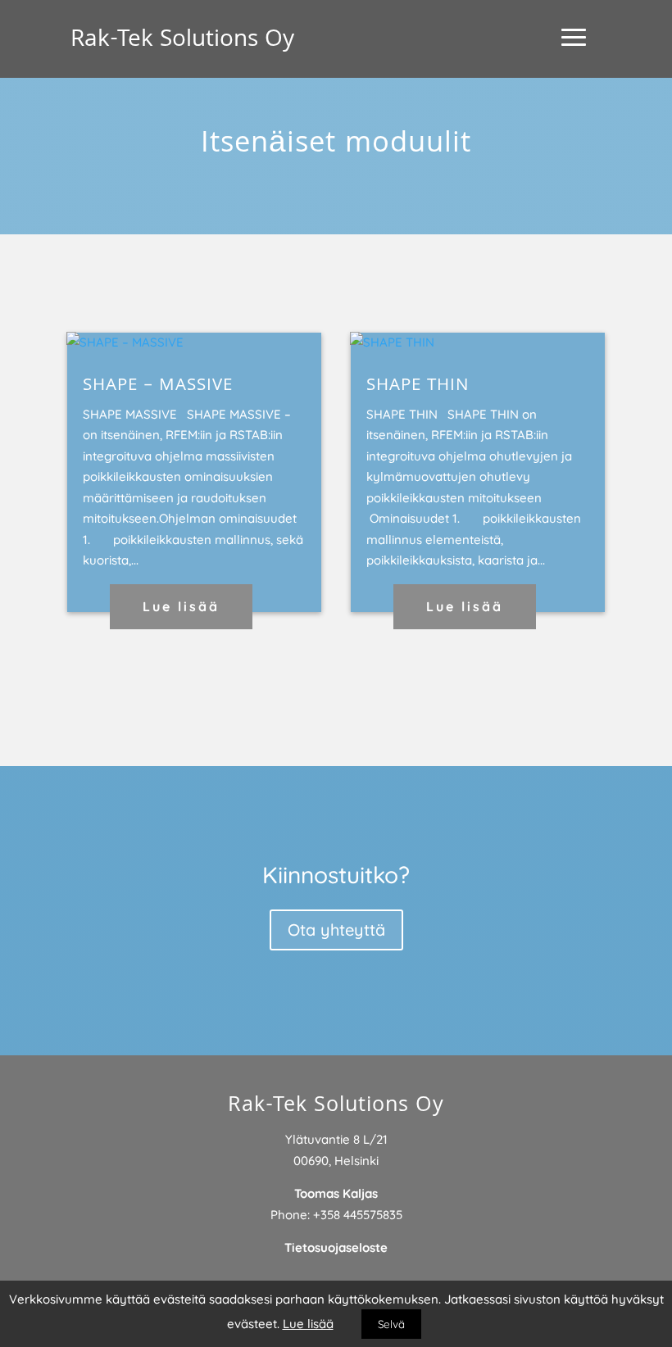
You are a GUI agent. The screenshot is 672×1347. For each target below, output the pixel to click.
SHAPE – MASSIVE (158, 386)
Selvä (391, 1324)
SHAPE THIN (417, 386)
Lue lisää (181, 606)
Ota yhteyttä (336, 929)
